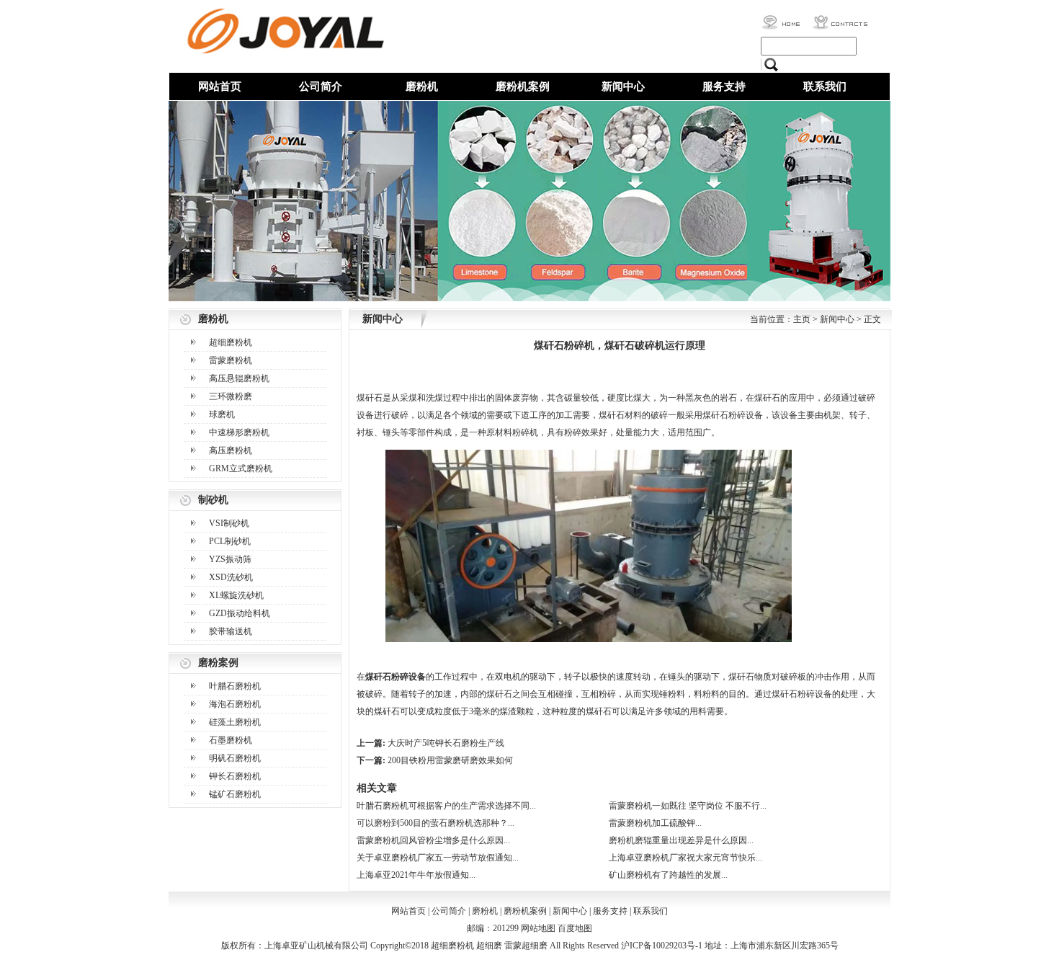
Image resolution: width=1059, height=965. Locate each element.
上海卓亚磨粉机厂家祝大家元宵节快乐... (685, 858)
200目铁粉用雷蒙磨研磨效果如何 (450, 760)
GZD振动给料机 (239, 613)
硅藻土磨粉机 (235, 722)
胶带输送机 (230, 631)
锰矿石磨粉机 (235, 794)
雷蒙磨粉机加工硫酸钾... (655, 823)
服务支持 (724, 86)
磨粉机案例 (523, 86)
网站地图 (538, 928)
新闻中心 (623, 86)
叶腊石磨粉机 (235, 686)
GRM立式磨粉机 (240, 468)
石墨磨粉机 (230, 740)
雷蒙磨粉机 (230, 360)
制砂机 (213, 499)
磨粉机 (422, 86)
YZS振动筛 (230, 559)
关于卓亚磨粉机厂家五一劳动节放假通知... (438, 858)
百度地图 (575, 928)
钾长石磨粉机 (235, 776)
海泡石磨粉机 (235, 704)
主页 (801, 319)
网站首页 (219, 86)
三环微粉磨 (230, 396)
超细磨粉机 (230, 342)
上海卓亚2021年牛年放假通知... (416, 875)
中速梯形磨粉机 (239, 432)
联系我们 (824, 86)
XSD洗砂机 (231, 577)
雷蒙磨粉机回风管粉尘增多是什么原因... (433, 840)
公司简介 (320, 86)
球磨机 (222, 414)
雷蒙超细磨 (526, 945)
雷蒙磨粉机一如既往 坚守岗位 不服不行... (688, 806)
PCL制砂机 (230, 541)
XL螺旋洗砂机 (236, 595)
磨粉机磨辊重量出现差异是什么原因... (681, 840)
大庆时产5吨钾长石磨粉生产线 (446, 743)
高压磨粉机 (230, 450)
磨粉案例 (218, 662)
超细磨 (489, 945)
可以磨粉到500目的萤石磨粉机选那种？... (435, 823)
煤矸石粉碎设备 (395, 677)
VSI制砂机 (229, 523)
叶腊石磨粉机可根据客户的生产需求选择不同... (446, 806)
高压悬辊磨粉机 (239, 378)
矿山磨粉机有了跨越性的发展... (668, 875)
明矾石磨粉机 (235, 758)
